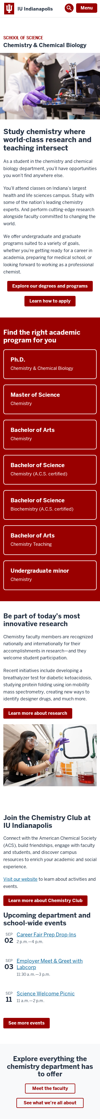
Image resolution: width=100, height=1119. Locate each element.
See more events (26, 1023)
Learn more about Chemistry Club (45, 900)
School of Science (23, 38)
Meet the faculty (50, 1088)
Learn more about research (37, 713)
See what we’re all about (50, 1103)
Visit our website (20, 879)
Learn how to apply (50, 301)
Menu (87, 8)
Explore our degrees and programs (50, 286)
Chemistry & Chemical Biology (44, 45)
